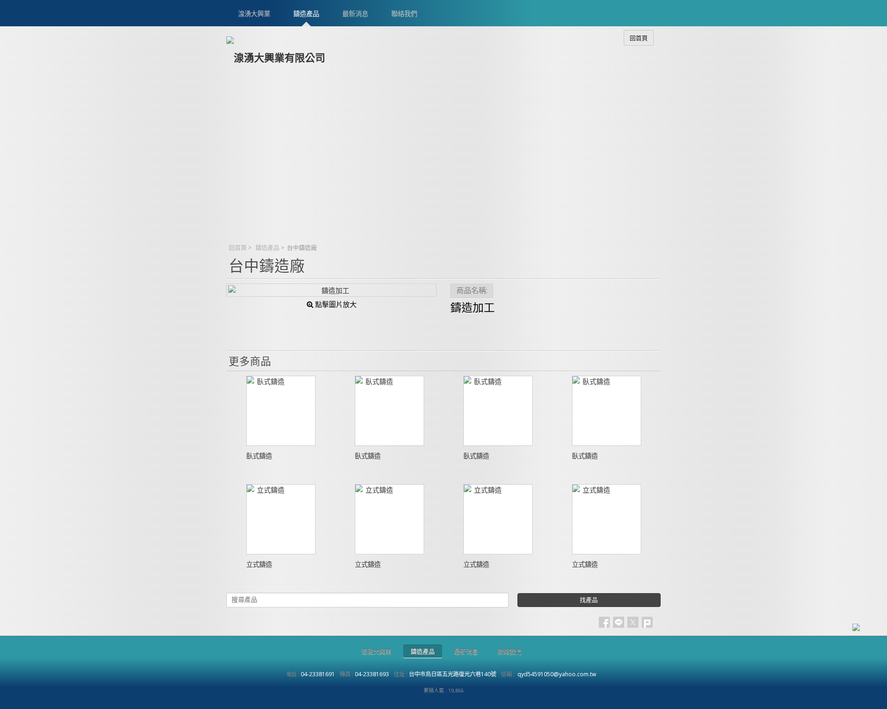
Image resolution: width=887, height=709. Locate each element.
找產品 (589, 599)
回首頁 (238, 247)
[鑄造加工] (331, 290)
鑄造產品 (267, 247)
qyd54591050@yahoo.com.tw (556, 674)
